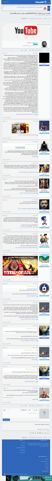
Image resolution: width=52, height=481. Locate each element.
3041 (36, 50)
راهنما (11, 474)
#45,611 (4, 303)
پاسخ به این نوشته (6, 117)
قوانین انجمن (20, 474)
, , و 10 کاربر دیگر (28, 227)
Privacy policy (15, 474)
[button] (48, 2)
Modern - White (44, 474)
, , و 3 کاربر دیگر (28, 319)
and (31, 296)
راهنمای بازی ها (22, 450)
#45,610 (4, 283)
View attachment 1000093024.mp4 (30, 202)
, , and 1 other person (27, 172)
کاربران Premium (45, 471)
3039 (41, 50)
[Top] (6, 474)
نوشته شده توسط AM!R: (32, 286)
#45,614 (4, 366)
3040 (39, 50)
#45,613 (4, 347)
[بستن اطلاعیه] (3, 7)
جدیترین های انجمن (44, 461)
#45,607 (4, 215)
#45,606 (4, 200)
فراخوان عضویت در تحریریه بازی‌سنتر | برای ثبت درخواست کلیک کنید (29, 7)
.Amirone (47, 15)
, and (30, 381)
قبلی (48, 50)
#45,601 (4, 53)
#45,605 (4, 179)
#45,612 (4, 326)
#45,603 (4, 142)
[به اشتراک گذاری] (3, 24)
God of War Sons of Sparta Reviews (30, 392)
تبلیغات (47, 468)
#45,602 (4, 121)
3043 (30, 50)
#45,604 (4, 163)
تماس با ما (46, 466)
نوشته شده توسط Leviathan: (31, 144)
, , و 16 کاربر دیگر (27, 135)
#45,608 (4, 234)
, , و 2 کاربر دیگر (28, 340)
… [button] (43, 50)
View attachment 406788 (32, 289)
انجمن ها (46, 463)
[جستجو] (3, 2)
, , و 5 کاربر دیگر (28, 193)
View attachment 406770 (20, 148)
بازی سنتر (46, 459)
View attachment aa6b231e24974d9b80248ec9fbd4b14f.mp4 (25, 294)
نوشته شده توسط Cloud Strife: (31, 350)
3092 (25, 50)
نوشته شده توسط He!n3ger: (32, 328)
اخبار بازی (23, 443)
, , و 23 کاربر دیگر (26, 114)
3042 (33, 50)
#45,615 (4, 388)
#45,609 (4, 254)
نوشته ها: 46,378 (40, 24)
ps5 (36, 15)
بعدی (22, 50)
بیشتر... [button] (26, 38)
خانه (8, 474)
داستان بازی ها (22, 452)
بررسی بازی (23, 445)
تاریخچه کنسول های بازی (20, 447)
